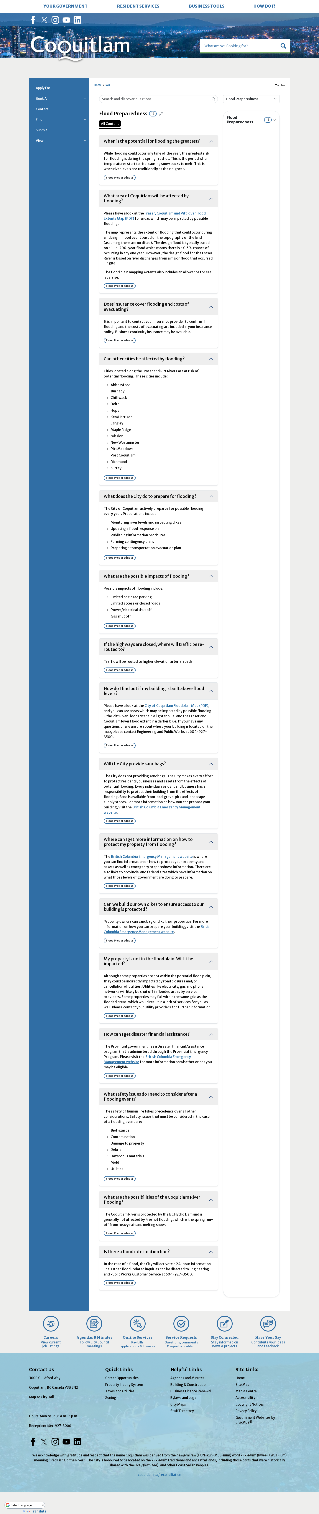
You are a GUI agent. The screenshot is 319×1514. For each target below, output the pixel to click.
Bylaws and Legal (183, 1398)
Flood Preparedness (248, 119)
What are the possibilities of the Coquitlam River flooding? (152, 1200)
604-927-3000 (59, 1426)
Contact (42, 109)
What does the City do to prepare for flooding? (150, 496)
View (39, 141)
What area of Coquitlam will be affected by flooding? (146, 198)
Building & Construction (188, 1385)
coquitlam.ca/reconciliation (159, 1475)
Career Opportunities (122, 1378)
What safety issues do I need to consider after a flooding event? (150, 1097)
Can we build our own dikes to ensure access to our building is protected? (154, 907)
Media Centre (246, 1391)
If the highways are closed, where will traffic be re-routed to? (154, 647)
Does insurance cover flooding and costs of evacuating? (146, 307)
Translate (38, 1511)
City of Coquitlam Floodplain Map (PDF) (176, 705)
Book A (41, 99)
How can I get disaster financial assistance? (147, 1034)
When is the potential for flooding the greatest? (152, 141)
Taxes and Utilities (120, 1391)
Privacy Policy (246, 1411)
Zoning (110, 1398)
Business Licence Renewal (190, 1391)
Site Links (246, 1369)
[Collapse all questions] (161, 114)
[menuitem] (65, 6)
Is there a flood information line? (137, 1251)
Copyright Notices (249, 1404)
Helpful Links (186, 1369)
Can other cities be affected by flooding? (144, 358)
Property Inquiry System (124, 1385)
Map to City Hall (41, 1397)
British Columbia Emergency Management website (152, 856)
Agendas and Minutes (187, 1378)
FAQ (107, 85)
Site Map (242, 1385)
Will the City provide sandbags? (135, 763)
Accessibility (245, 1398)
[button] (283, 46)
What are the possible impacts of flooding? (146, 576)
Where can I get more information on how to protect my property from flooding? (148, 842)
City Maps (178, 1404)
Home (98, 85)
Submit (41, 130)
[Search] (213, 99)
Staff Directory (182, 1411)
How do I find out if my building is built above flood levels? (154, 691)
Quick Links (119, 1369)
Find (39, 120)
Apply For (43, 88)
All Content (110, 123)
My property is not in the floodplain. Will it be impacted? (148, 961)
